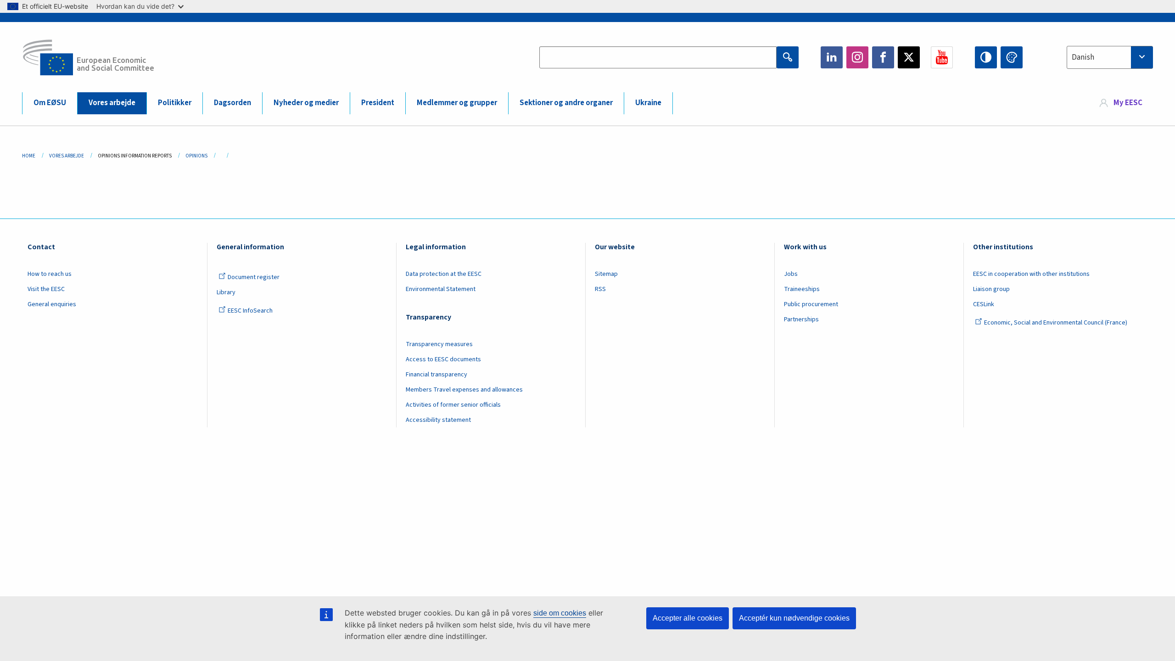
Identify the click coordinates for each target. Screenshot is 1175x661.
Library (226, 292)
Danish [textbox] (1083, 57)
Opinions (196, 155)
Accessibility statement (438, 420)
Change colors (1012, 57)
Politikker (174, 102)
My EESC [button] (1127, 102)
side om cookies (559, 613)
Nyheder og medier (306, 102)
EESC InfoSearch (250, 310)
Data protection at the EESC (443, 274)
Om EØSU (50, 102)
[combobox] (1110, 57)
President (377, 102)
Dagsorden (232, 102)
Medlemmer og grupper (457, 102)
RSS (600, 289)
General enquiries (52, 304)
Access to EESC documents (443, 359)
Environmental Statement (441, 289)
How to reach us (50, 274)
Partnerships (801, 319)
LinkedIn (832, 57)
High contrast (986, 57)
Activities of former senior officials (453, 404)
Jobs (791, 274)
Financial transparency (436, 374)
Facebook (883, 57)
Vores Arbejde (66, 155)
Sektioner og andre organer (566, 102)
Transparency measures (439, 344)
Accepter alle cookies (687, 618)
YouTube (942, 57)
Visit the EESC (46, 289)
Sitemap (606, 274)
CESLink (983, 304)
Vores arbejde (112, 102)
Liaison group (991, 289)
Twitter (909, 57)
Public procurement (811, 304)
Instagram (857, 57)
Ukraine (648, 102)
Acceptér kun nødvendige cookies (794, 618)
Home (28, 155)
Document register (254, 277)
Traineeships (802, 289)
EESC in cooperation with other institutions (1031, 274)
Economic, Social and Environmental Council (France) (1056, 322)
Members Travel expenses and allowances (464, 389)
